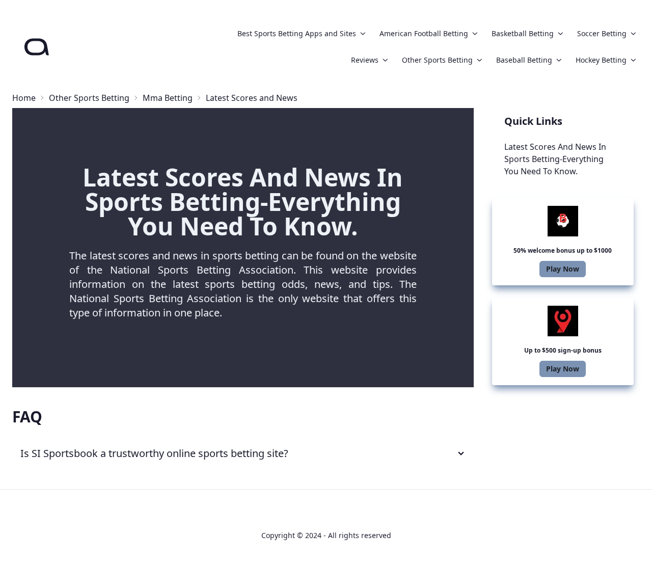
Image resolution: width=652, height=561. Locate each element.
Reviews (364, 60)
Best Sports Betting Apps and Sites (296, 33)
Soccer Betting (602, 33)
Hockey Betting (601, 60)
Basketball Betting (523, 33)
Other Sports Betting (437, 60)
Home (24, 97)
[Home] (36, 46)
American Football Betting (423, 33)
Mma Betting (168, 97)
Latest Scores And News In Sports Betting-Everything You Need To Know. (555, 159)
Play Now (562, 269)
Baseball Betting (524, 60)
